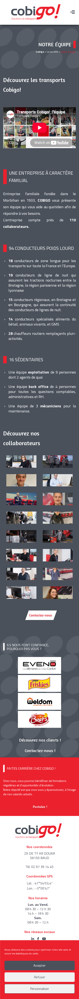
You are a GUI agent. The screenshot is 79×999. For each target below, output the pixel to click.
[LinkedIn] (34, 938)
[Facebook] (39, 938)
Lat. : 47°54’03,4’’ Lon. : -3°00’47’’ (39, 886)
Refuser (39, 977)
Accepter (39, 965)
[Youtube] (45, 938)
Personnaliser (39, 988)
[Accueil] (35, 12)
